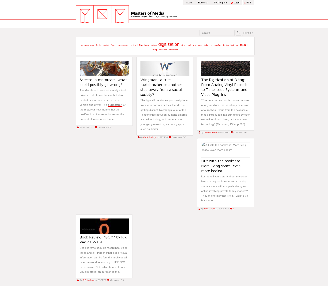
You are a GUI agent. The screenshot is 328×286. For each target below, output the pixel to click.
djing (183, 45)
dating (154, 45)
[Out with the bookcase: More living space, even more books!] (225, 156)
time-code (173, 49)
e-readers (197, 45)
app (92, 45)
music (244, 44)
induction (208, 45)
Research (203, 2)
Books (98, 45)
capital (106, 45)
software (163, 49)
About (189, 2)
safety (154, 49)
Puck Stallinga (149, 137)
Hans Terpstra (210, 208)
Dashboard (144, 45)
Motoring (234, 45)
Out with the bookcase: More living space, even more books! (221, 166)
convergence (123, 45)
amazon (85, 45)
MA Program (220, 2)
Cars (113, 45)
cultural (134, 45)
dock (189, 45)
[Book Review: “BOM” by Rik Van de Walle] (104, 232)
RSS (248, 2)
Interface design (221, 45)
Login (237, 2)
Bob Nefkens (89, 280)
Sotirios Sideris (211, 132)
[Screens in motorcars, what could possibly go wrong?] (104, 75)
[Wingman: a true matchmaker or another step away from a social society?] (164, 75)
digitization (168, 44)
